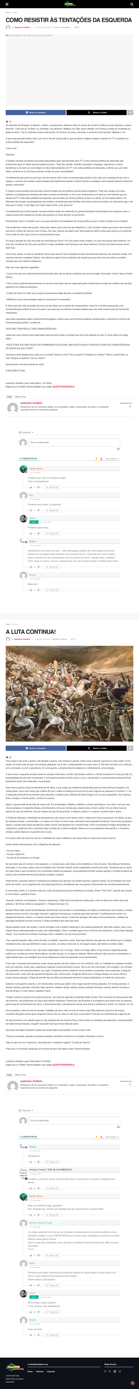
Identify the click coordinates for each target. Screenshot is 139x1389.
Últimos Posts (20, 397)
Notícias (40, 1371)
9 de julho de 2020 (42, 639)
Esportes (51, 1371)
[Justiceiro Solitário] (12, 407)
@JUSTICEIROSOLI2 (63, 386)
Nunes (32, 518)
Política (15, 12)
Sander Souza (36, 468)
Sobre (9, 397)
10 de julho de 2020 (42, 27)
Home (8, 12)
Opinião (15, 624)
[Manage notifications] (132, 1383)
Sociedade (65, 27)
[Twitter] (130, 406)
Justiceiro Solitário (22, 27)
